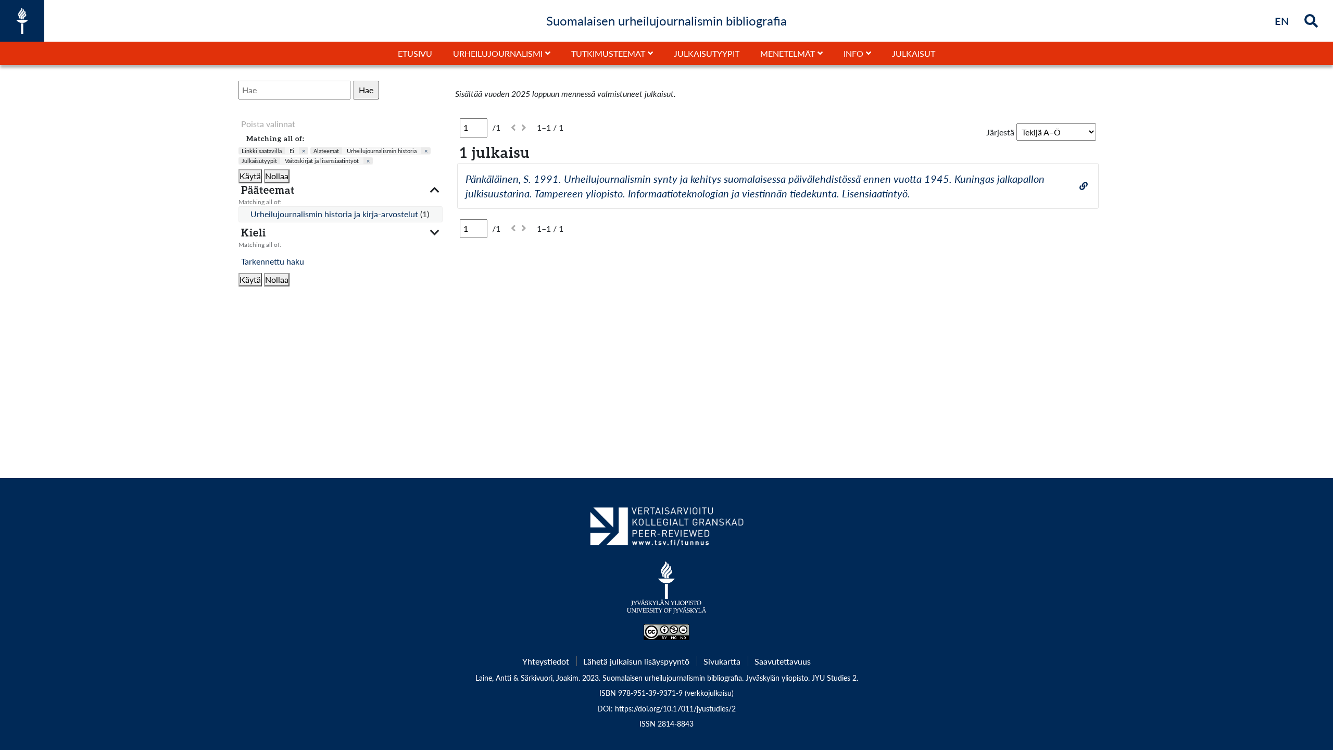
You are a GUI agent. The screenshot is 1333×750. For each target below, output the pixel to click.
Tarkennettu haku (272, 261)
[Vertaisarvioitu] (666, 530)
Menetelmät (787, 53)
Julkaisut (913, 53)
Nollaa (276, 176)
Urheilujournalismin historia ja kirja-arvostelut (335, 214)
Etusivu (415, 53)
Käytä (250, 176)
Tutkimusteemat (608, 53)
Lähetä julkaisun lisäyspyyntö (636, 661)
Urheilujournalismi (498, 53)
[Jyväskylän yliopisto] (667, 592)
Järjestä (1000, 132)
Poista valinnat (268, 124)
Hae (366, 90)
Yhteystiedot (545, 661)
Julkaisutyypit (706, 53)
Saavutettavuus (782, 661)
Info (853, 53)
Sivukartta (721, 661)
